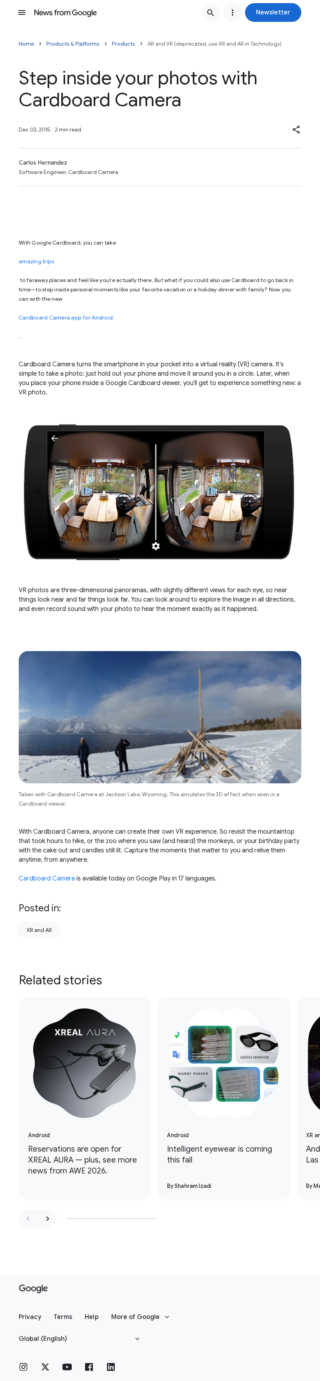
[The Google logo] (33, 1289)
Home (26, 43)
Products (123, 43)
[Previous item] (28, 1218)
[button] (273, 12)
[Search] (210, 12)
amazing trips (36, 261)
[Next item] (47, 1218)
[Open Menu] (21, 12)
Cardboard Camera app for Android (66, 317)
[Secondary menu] (232, 12)
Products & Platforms (73, 43)
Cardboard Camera (47, 878)
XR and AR (39, 930)
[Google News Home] (65, 12)
